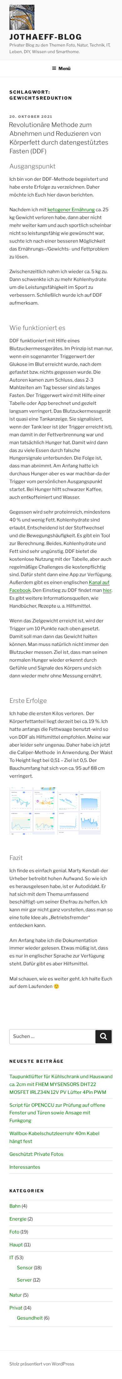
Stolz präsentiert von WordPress (41, 1363)
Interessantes (24, 1167)
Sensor (25, 1268)
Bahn (15, 1206)
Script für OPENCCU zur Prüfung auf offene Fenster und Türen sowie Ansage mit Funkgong (57, 1113)
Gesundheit (30, 1318)
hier (107, 590)
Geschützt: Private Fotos (36, 1154)
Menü (64, 68)
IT (11, 1257)
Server (24, 1280)
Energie (18, 1219)
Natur (15, 1295)
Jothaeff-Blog (45, 36)
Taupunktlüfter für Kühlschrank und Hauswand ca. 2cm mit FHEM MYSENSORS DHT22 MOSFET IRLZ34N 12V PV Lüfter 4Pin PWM (61, 1084)
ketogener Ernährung (71, 209)
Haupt (16, 1245)
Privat (16, 1308)
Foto (14, 1232)
